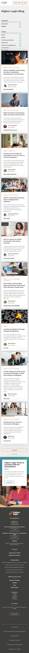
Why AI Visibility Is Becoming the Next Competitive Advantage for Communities (14, 72)
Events (3, 35)
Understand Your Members (12, 305)
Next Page (14, 450)
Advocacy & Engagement (8, 45)
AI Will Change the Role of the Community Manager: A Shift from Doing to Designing (14, 373)
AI (7, 67)
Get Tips (6, 348)
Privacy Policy (14, 627)
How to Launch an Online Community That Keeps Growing (13, 241)
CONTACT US (14, 521)
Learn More (9, 482)
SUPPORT (14, 541)
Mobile (3, 37)
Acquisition (4, 42)
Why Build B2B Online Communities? (14, 572)
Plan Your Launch (9, 258)
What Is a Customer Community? (15, 569)
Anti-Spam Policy (14, 635)
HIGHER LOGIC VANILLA (14, 555)
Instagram (14, 597)
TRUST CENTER (14, 587)
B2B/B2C (3, 26)
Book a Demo (17, 2)
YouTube (15, 595)
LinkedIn (15, 593)
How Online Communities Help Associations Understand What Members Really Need (14, 285)
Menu (25, 2)
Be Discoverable (8, 89)
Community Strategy (13, 67)
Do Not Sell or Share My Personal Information (14, 631)
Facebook (14, 596)
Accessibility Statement (14, 640)
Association (4, 23)
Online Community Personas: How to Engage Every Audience (14, 199)
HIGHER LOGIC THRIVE (14, 553)
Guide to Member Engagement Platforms (14, 567)
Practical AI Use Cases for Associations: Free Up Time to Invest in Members (14, 155)
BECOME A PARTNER (14, 580)
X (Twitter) (14, 599)
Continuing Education (7, 40)
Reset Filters (4, 50)
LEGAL (14, 585)
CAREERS (14, 582)
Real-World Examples (10, 174)
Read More (7, 218)
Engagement (11, 150)
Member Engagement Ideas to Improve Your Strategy (14, 562)
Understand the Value (10, 130)
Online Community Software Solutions (14, 565)
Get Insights (7, 440)
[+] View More (5, 47)
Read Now (6, 398)
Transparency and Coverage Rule (14, 644)
